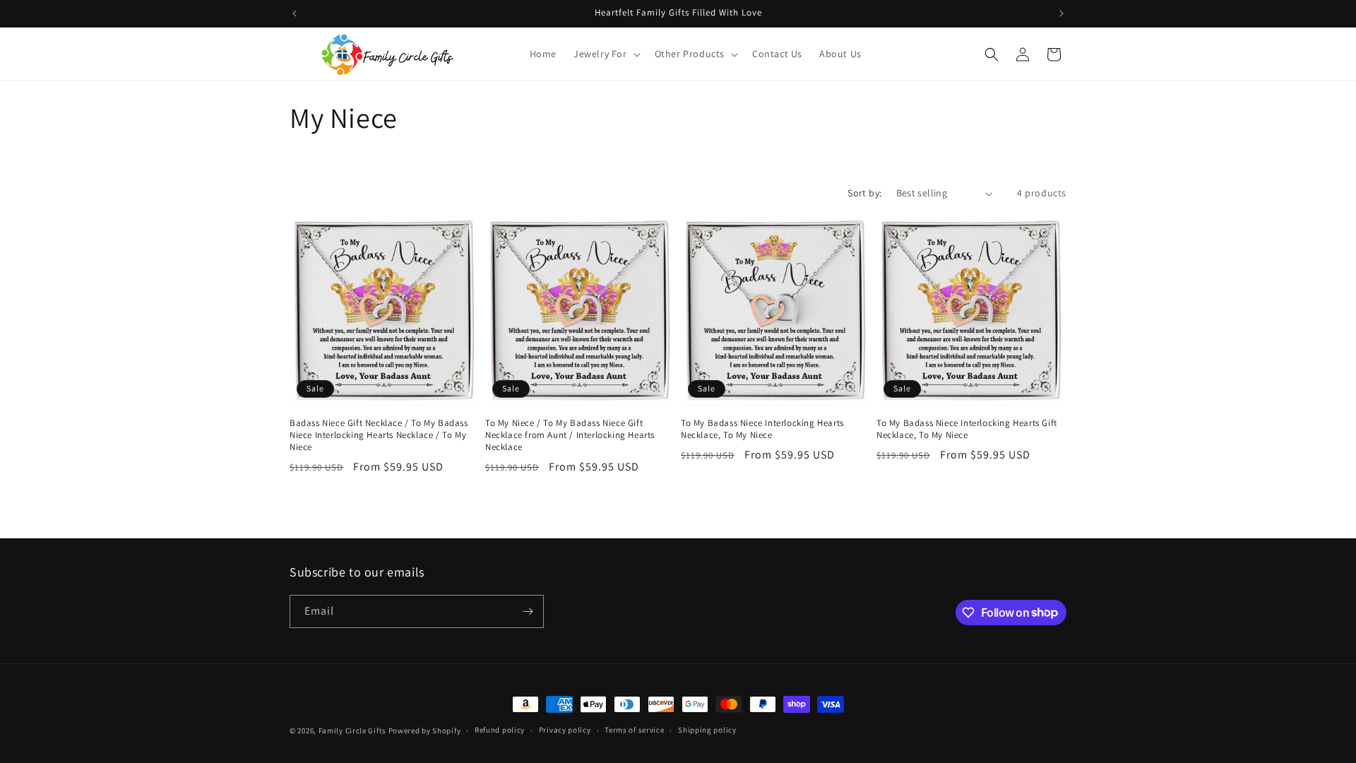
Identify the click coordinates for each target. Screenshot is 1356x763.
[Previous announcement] (294, 13)
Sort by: (864, 193)
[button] (605, 54)
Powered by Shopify (424, 730)
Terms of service (634, 730)
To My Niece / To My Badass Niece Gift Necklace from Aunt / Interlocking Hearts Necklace (570, 435)
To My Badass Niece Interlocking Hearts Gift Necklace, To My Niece (966, 429)
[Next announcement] (1061, 13)
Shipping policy (707, 730)
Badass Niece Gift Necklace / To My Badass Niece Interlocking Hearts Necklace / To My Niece (379, 435)
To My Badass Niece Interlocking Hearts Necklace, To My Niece (762, 429)
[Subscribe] (527, 611)
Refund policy (500, 730)
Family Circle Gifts (352, 730)
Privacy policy (565, 730)
